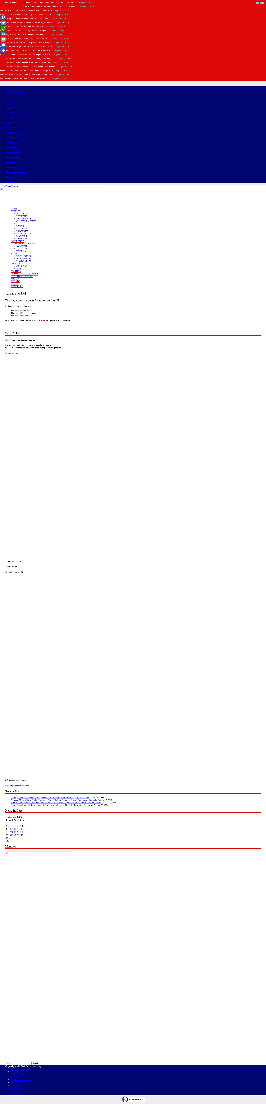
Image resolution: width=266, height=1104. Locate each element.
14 (21, 829)
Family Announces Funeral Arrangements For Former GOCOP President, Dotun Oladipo (50, 797)
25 (12, 835)
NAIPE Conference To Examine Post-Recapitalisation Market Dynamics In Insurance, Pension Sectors (56, 802)
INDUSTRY (12, 124)
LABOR (10, 121)
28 (21, 835)
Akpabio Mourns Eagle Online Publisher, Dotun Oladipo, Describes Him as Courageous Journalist (54, 800)
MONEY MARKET (15, 92)
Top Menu (4, 99)
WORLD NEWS (14, 154)
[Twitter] (3, 23)
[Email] (3, 39)
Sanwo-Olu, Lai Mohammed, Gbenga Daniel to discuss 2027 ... (28, 14)
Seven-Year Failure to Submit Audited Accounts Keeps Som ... (27, 70)
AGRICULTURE (15, 129)
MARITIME (12, 131)
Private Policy (12, 90)
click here (42, 320)
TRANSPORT (13, 144)
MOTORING (13, 134)
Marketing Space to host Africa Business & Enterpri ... (24, 34)
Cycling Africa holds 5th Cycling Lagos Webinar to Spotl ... (26, 38)
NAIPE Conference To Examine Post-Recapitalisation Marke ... (51, 6)
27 (18, 835)
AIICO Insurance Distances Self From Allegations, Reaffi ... (26, 54)
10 (9, 829)
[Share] (3, 50)
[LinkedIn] (3, 34)
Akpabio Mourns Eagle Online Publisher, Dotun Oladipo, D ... (50, 2)
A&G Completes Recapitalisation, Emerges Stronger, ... (24, 30)
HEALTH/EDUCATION (17, 171)
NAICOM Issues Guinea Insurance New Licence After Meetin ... (28, 66)
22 (23, 832)
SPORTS (10, 174)
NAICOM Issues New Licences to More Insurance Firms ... (26, 62)
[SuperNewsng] (11, 186)
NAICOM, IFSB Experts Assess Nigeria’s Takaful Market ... (26, 42)
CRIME (9, 179)
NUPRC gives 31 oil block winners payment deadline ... (24, 26)
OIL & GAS (12, 161)
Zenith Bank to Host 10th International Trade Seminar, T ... (26, 78)
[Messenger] (3, 45)
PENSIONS (12, 111)
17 (9, 832)
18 (12, 832)
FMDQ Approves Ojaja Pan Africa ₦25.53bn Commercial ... (27, 46)
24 (9, 835)
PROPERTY (12, 126)
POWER (11, 164)
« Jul (7, 841)
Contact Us (10, 87)
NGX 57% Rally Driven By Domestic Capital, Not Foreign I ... (28, 58)
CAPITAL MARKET (15, 95)
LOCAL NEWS (14, 151)
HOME (9, 104)
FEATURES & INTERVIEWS (19, 169)
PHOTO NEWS (14, 156)
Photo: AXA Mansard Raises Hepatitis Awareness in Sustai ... (27, 10)
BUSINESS (11, 106)
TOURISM (12, 146)
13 (18, 829)
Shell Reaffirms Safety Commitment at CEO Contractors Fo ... (27, 74)
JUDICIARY (11, 181)
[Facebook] (3, 17)
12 (15, 829)
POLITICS (10, 166)
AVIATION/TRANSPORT (18, 139)
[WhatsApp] (3, 28)
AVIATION (12, 141)
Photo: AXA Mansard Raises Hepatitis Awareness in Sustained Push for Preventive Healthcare (52, 805)
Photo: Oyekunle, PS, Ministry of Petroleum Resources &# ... (27, 50)
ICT (8, 119)
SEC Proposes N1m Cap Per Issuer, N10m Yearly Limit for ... (27, 22)
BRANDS (10, 176)
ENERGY (10, 159)
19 (15, 832)
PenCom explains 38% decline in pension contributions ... (25, 18)
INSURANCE (12, 136)
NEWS (9, 149)
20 (18, 832)
